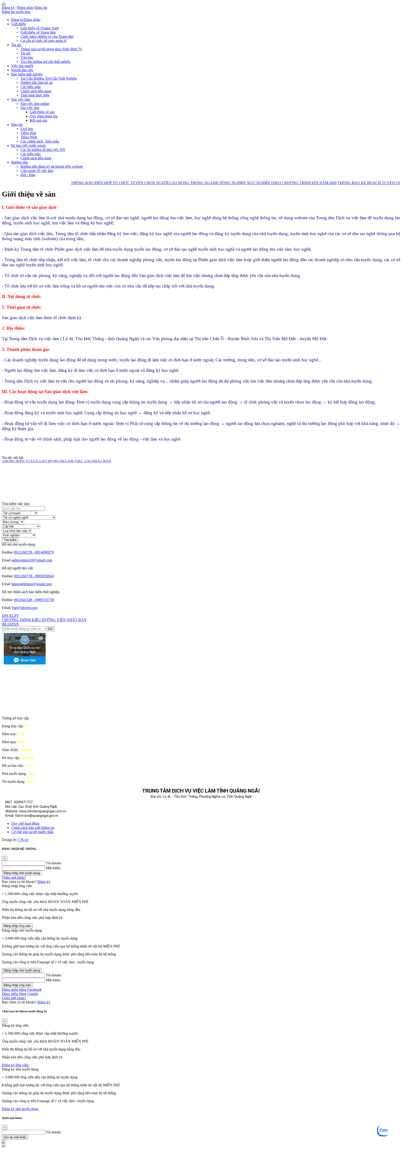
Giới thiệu (18, 24)
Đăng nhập (25, 8)
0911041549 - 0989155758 (34, 600)
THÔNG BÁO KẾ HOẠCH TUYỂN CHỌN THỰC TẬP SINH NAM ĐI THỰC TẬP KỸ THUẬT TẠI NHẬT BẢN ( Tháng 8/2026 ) (105, 501)
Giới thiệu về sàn (42, 112)
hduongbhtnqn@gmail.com (31, 584)
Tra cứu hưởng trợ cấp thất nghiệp (45, 62)
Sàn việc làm (20, 99)
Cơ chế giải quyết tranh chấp (32, 832)
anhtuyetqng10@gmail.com (31, 560)
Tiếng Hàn (28, 133)
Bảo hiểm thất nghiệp (27, 74)
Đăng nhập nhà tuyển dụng (22, 873)
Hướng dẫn (19, 162)
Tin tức (16, 45)
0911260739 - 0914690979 (34, 552)
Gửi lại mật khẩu (15, 1137)
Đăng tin (40, 8)
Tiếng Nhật (28, 137)
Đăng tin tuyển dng (16, 12)
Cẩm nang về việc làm (36, 171)
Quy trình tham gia (43, 116)
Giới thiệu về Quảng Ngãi (39, 28)
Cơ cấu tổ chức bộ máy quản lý (43, 41)
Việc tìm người (22, 66)
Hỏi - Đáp (27, 175)
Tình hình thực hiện (35, 95)
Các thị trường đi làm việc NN (42, 150)
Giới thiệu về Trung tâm (38, 32)
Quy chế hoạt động (25, 823)
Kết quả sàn (38, 120)
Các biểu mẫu (30, 87)
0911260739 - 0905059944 (34, 576)
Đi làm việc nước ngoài (28, 145)
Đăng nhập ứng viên (17, 926)
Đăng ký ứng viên (15, 1065)
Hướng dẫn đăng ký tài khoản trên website (51, 166)
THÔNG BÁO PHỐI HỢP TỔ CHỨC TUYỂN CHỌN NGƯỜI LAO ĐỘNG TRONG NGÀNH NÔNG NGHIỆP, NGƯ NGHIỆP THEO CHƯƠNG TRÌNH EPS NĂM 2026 (183, 183)
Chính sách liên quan (35, 91)
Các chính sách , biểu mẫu (39, 141)
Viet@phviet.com (24, 608)
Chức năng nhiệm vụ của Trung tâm (47, 36)
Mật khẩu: (53, 868)
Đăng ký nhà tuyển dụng (20, 1109)
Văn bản (26, 57)
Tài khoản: (54, 863)
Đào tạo (17, 125)
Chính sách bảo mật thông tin (32, 828)
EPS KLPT (10, 616)
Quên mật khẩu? (14, 877)
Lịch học (27, 129)
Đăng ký (8, 8)
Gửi (50, 628)
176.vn (23, 840)
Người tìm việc (22, 70)
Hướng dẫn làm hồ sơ (36, 83)
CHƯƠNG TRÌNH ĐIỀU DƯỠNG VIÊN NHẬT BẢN (44, 620)
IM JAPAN (10, 624)
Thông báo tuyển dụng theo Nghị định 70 (51, 49)
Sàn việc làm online (34, 104)
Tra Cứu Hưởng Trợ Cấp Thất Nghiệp (48, 78)
